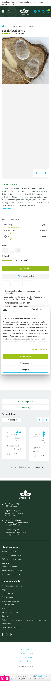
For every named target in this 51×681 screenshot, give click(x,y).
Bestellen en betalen (10, 551)
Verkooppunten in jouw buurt (17, 303)
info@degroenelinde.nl (14, 513)
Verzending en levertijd (11, 574)
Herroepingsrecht (25, 650)
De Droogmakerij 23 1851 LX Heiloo (13, 504)
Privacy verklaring (25, 661)
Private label (6, 608)
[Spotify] (11, 634)
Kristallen (29, 26)
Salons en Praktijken (10, 612)
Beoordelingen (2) (25, 401)
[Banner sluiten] (47, 310)
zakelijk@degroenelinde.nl (15, 532)
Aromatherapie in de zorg (12, 586)
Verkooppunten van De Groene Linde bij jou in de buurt (24, 620)
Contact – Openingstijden (12, 555)
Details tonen (38, 349)
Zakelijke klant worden (11, 627)
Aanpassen (24, 363)
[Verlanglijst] (43, 11)
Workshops (6, 624)
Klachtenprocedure (9, 567)
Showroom (6, 616)
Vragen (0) (25, 408)
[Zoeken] (8, 11)
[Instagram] (7, 634)
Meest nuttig (9, 420)
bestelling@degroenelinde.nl (16, 523)
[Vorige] (36, 173)
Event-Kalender (8, 593)
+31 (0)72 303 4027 (13, 525)
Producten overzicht (15, 26)
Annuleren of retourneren (12, 570)
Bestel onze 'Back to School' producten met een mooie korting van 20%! (23, 3)
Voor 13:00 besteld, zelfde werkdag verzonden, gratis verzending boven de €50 (24, 298)
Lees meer (6, 208)
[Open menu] (3, 11)
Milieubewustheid (9, 605)
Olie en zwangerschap (10, 601)
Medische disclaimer (25, 654)
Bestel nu (27, 268)
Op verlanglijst (27, 276)
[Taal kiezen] (35, 11)
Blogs (4, 589)
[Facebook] (3, 634)
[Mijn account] (39, 11)
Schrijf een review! (35, 467)
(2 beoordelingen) (17, 33)
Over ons (5, 563)
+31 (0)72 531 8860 (13, 515)
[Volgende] (45, 173)
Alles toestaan (25, 356)
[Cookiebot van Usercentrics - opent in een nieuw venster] (32, 309)
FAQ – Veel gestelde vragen (12, 559)
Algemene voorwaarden (25, 657)
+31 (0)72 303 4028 (13, 535)
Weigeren (25, 370)
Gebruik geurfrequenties (11, 597)
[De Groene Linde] (24, 11)
